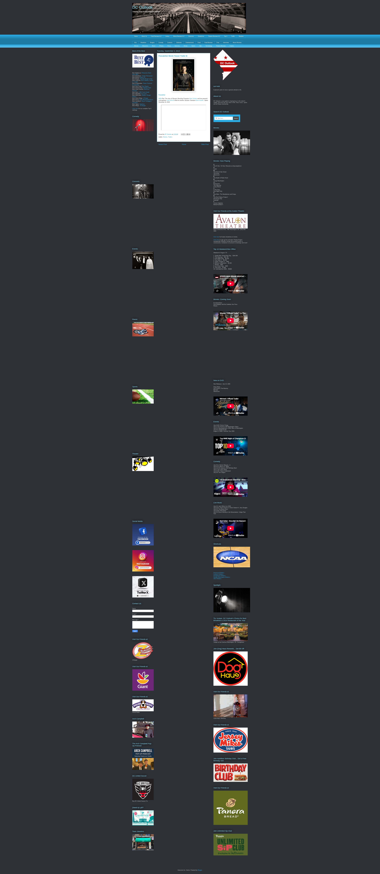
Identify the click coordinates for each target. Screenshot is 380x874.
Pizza (169, 46)
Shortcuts (191, 36)
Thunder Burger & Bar (146, 79)
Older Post (205, 144)
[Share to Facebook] (188, 134)
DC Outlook (142, 7)
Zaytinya (142, 104)
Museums (145, 46)
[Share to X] (186, 134)
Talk (200, 46)
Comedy (161, 42)
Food (199, 42)
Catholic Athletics (218, 574)
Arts (135, 42)
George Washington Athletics (221, 577)
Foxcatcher (162, 95)
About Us (144, 36)
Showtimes (201, 36)
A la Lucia (144, 93)
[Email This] (182, 134)
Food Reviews (208, 42)
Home (136, 36)
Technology (209, 46)
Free (218, 42)
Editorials (179, 42)
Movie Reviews (237, 42)
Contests (169, 42)
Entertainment (190, 42)
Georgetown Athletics (219, 575)
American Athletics (218, 572)
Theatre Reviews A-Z (214, 36)
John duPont (170, 100)
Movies (136, 46)
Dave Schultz (200, 100)
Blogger (200, 870)
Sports (193, 46)
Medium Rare (147, 87)
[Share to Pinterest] (189, 134)
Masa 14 (142, 77)
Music (153, 46)
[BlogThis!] (184, 134)
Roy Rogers (145, 86)
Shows (186, 46)
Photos (161, 46)
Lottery (167, 36)
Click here (135, 108)
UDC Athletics (217, 578)
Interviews (226, 42)
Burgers (152, 42)
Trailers (232, 46)
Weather (241, 36)
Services (177, 46)
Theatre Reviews (221, 46)
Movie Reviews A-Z (178, 36)
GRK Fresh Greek (144, 92)
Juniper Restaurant (147, 76)
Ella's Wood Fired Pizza (146, 99)
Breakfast (143, 42)
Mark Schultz (193, 98)
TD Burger (143, 105)
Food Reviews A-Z (156, 36)
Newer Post (163, 144)
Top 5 (225, 36)
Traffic (233, 36)
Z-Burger (145, 98)
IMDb (160, 98)
